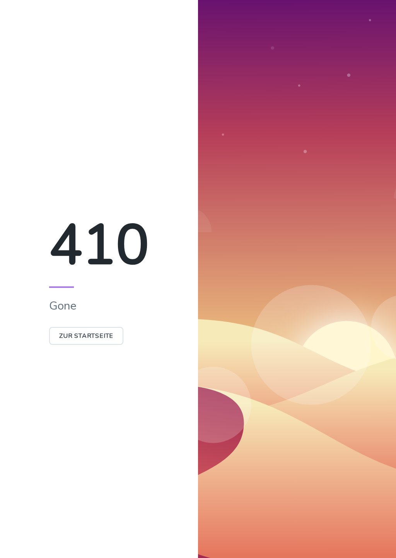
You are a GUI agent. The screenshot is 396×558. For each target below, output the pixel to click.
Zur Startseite (86, 336)
